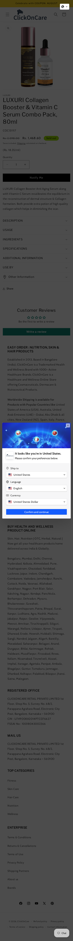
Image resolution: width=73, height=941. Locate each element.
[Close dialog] (68, 425)
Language (15, 481)
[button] (64, 7)
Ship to (14, 468)
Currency (15, 495)
